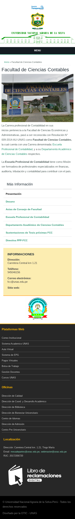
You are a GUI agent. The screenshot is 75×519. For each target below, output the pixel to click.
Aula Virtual (7, 349)
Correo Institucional (11, 338)
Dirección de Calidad (12, 396)
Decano (10, 201)
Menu (37, 50)
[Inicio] (37, 29)
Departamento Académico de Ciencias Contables (35, 225)
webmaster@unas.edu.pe (54, 451)
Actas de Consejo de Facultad (24, 209)
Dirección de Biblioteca (13, 407)
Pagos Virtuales (10, 360)
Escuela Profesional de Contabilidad (27, 217)
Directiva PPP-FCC (17, 240)
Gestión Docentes (11, 372)
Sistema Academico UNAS (15, 343)
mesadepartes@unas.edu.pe (25, 451)
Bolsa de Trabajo (10, 366)
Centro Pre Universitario (14, 429)
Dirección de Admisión (13, 424)
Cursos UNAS (9, 377)
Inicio (6, 62)
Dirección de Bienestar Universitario (20, 413)
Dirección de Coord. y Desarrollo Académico (24, 401)
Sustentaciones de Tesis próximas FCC (29, 232)
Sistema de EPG (10, 355)
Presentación (13, 193)
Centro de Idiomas (11, 418)
